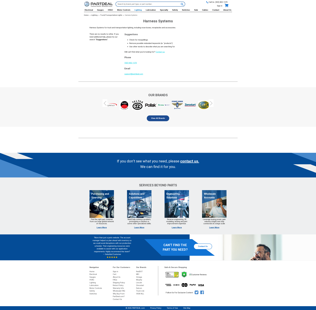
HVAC (110, 10)
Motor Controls (123, 10)
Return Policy (118, 285)
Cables (205, 10)
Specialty (164, 10)
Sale (196, 10)
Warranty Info (118, 288)
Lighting (138, 10)
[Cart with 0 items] (226, 5)
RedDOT (139, 271)
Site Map (186, 308)
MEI (137, 274)
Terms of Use (172, 308)
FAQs (115, 280)
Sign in (219, 6)
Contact (215, 10)
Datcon (139, 288)
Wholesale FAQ (119, 291)
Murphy (139, 280)
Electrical (89, 10)
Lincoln (139, 283)
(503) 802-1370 (221, 2)
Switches (186, 10)
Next (211, 103)
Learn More (102, 227)
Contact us (160, 52)
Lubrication (151, 10)
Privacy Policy (155, 308)
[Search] (181, 4)
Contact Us (203, 246)
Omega (139, 277)
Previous (104, 103)
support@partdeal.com (133, 74)
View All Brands (158, 118)
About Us (227, 10)
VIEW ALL (140, 294)
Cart (114, 274)
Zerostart (140, 285)
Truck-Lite (140, 291)
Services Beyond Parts (158, 185)
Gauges (100, 10)
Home (91, 271)
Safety (175, 10)
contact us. (189, 161)
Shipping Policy (119, 283)
